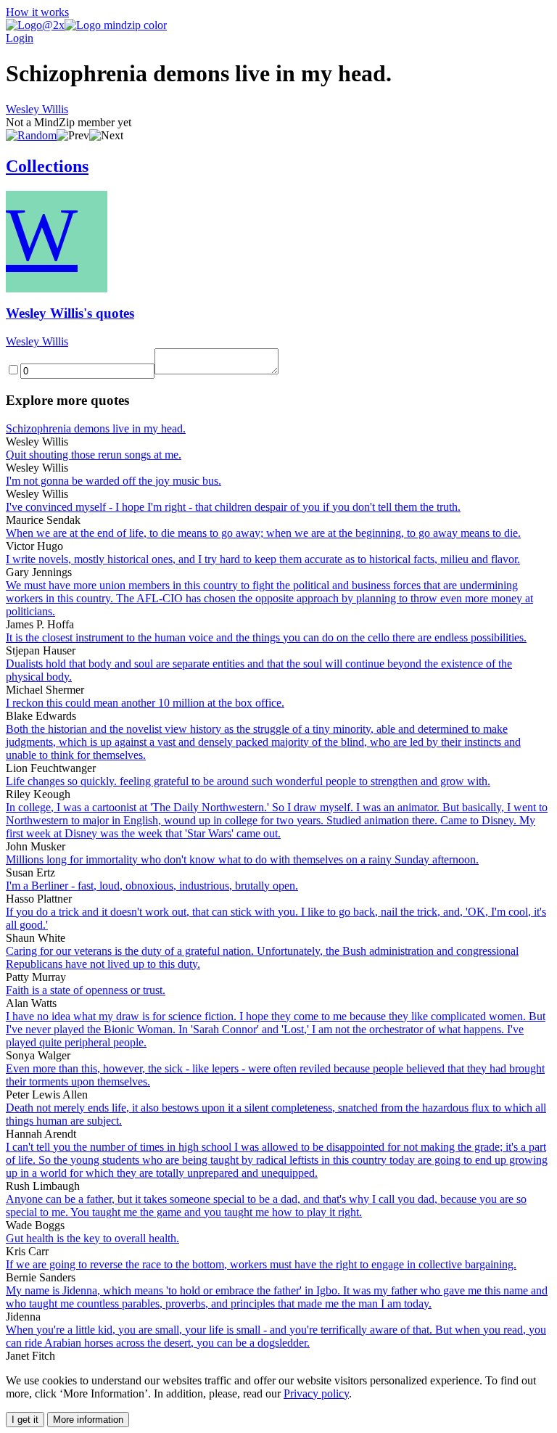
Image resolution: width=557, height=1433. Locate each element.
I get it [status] (25, 1419)
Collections (47, 166)
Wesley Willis (37, 109)
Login (19, 38)
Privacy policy (316, 1393)
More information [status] (88, 1419)
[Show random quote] (31, 135)
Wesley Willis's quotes (70, 313)
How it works (37, 12)
